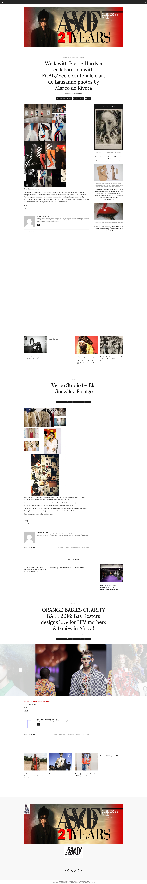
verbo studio (85, 547)
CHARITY (78, 734)
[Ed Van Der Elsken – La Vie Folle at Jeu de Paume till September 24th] (111, 345)
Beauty (97, 222)
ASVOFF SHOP (86, 2)
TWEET (76, 98)
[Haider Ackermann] (60, 761)
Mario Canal (78, 397)
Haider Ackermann (55, 773)
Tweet (119, 186)
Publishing (113, 154)
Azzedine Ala (53, 339)
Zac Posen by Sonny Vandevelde (60, 567)
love (88, 734)
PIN (82, 98)
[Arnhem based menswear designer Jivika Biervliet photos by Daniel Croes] (35, 761)
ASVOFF (77, 2)
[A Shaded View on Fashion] (73, 27)
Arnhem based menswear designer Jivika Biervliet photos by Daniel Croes (35, 775)
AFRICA (55, 734)
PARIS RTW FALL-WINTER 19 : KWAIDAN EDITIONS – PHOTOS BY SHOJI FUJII (111, 587)
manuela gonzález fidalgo (73, 547)
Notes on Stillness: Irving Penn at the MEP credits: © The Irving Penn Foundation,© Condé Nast (108, 228)
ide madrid (60, 547)
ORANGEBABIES (85, 735)
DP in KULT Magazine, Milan (110, 755)
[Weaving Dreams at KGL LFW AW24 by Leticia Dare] (86, 761)
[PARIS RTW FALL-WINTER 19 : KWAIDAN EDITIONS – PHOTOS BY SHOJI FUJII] (111, 573)
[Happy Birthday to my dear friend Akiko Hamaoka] (35, 345)
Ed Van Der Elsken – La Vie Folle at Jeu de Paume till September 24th (111, 358)
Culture (63, 2)
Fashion (51, 2)
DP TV (70, 2)
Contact (101, 2)
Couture (107, 183)
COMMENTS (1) (61, 402)
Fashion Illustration (101, 185)
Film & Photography (78, 57)
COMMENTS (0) (61, 98)
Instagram (118, 152)
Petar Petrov (79, 567)
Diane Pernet (78, 93)
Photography (105, 154)
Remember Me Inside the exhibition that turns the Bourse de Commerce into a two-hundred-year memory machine (108, 158)
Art (57, 2)
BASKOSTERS (71, 734)
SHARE (69, 98)
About (94, 2)
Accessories (67, 57)
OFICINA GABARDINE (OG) (78, 633)
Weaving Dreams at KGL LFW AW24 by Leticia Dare (85, 774)
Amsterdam (62, 734)
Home (44, 2)
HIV (83, 734)
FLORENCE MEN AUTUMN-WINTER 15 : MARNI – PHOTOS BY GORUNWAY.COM (35, 569)
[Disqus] (56, 258)
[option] (73, 670)
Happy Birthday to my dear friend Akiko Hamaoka (33, 357)
